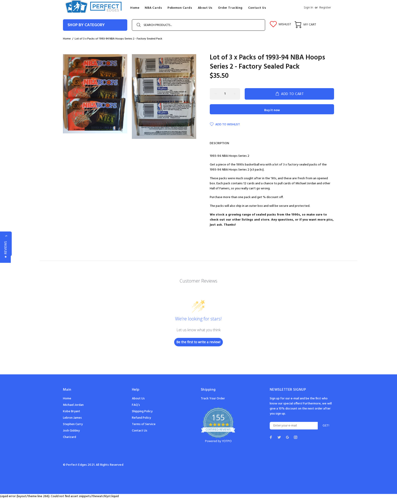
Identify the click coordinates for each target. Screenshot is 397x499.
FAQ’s (136, 405)
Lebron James (72, 418)
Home (67, 398)
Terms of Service (144, 424)
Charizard (69, 437)
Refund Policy (141, 418)
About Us (138, 398)
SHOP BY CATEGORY (86, 25)
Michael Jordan (73, 405)
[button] (5, 249)
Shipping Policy (142, 411)
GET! (326, 425)
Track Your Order (213, 398)
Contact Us (139, 430)
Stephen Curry (73, 424)
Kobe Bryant (71, 411)
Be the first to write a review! (198, 342)
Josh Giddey (71, 430)
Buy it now (272, 110)
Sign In (308, 7)
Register (325, 7)
